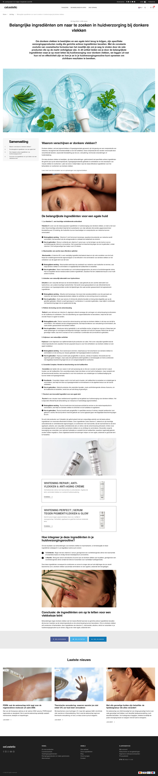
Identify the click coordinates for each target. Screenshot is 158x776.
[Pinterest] (14, 751)
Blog (81, 754)
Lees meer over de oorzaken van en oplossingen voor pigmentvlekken (64, 170)
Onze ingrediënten (86, 751)
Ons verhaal (84, 749)
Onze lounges (85, 756)
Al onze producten (47, 749)
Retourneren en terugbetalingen (129, 751)
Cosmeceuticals (47, 751)
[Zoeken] (145, 7)
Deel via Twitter (80, 639)
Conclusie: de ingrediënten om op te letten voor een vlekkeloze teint (22, 157)
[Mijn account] (151, 7)
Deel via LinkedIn (98, 639)
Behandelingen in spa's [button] (78, 7)
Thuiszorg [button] (64, 7)
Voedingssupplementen (49, 754)
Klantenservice (120, 1)
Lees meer (6, 719)
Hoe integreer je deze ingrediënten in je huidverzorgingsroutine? (18, 153)
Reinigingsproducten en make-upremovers (55, 756)
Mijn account (123, 749)
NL (141, 7)
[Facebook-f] (3, 751)
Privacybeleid (123, 756)
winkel (141, 1)
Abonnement (46, 758)
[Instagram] (8, 751)
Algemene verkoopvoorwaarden (129, 754)
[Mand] (153, 7)
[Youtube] (11, 751)
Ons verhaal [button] (93, 7)
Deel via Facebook (60, 639)
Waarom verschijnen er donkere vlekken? (19, 146)
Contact (82, 758)
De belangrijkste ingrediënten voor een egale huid (21, 149)
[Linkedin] (6, 751)
